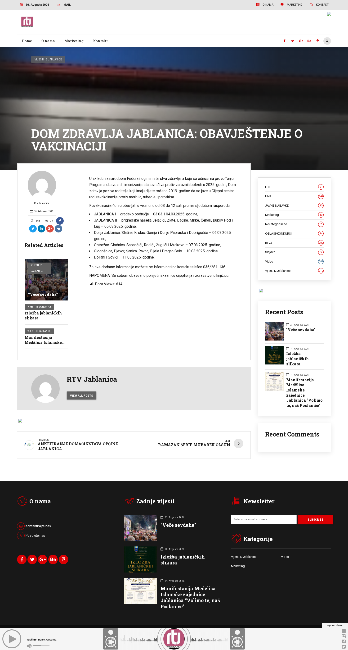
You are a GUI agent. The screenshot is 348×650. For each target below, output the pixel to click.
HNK (294, 196)
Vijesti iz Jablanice (48, 59)
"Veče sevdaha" (301, 329)
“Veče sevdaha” (43, 294)
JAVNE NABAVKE (293, 205)
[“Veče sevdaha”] (46, 280)
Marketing (74, 40)
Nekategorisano (293, 224)
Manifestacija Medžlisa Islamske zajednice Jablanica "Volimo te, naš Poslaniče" (304, 392)
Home (27, 40)
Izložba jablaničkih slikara (43, 315)
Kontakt (100, 40)
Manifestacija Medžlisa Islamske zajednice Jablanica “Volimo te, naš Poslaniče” (190, 597)
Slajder (293, 252)
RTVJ (294, 243)
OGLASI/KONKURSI (293, 233)
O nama (48, 40)
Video (294, 261)
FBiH (293, 187)
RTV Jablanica (41, 203)
